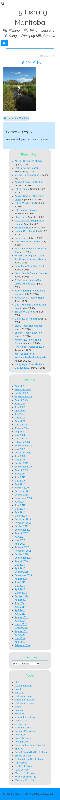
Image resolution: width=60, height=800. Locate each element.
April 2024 (20, 421)
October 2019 (22, 463)
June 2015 (20, 582)
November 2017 (23, 523)
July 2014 (20, 603)
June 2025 (20, 407)
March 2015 (21, 593)
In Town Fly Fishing (25, 717)
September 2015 (23, 575)
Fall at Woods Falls (25, 203)
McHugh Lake (22, 724)
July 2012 (20, 621)
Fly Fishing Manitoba (18, 118)
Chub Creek (21, 217)
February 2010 (22, 645)
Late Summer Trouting (26, 210)
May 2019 (20, 480)
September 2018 (23, 498)
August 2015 (21, 579)
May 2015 (20, 586)
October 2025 (22, 393)
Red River (20, 734)
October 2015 (22, 572)
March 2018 (21, 515)
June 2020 (20, 456)
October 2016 (22, 554)
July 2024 (20, 414)
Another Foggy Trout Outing (29, 182)
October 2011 (21, 628)
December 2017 (23, 519)
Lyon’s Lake (21, 720)
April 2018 (20, 512)
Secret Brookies (23, 227)
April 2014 (20, 610)
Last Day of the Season (27, 168)
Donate (18, 689)
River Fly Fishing (23, 738)
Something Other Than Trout (29, 266)
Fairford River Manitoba (27, 231)
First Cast (19, 692)
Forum (18, 706)
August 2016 (21, 561)
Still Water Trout (23, 755)
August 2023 (21, 431)
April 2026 (20, 386)
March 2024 (21, 424)
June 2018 (20, 505)
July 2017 (20, 537)
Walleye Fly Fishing (25, 773)
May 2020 (20, 459)
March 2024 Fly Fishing (27, 318)
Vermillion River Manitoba (28, 241)
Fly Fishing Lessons (25, 703)
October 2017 (22, 526)
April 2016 (20, 568)
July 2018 (20, 501)
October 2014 (22, 596)
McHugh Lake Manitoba (27, 175)
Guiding (19, 710)
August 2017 (21, 533)
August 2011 (21, 631)
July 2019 (20, 473)
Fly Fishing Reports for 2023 (29, 347)
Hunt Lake (20, 713)
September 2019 (23, 466)
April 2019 (20, 484)
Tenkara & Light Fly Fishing (29, 759)
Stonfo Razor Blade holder (28, 325)
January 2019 (22, 487)
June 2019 (20, 477)
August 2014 (21, 600)
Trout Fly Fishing (23, 766)
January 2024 (22, 428)
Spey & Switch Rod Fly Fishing (31, 752)
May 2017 (20, 540)
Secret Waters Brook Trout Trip (30, 745)
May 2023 (20, 435)
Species (19, 748)
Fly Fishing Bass (23, 696)
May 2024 (20, 417)
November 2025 (23, 389)
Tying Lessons (22, 769)
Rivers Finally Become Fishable (31, 273)
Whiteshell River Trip (25, 776)
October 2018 (22, 494)
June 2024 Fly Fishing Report (30, 297)
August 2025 (21, 400)
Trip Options (21, 762)
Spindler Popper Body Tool (28, 333)
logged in (24, 139)
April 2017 (20, 544)
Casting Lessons (23, 685)
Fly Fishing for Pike (25, 699)
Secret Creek (21, 238)
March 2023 (21, 438)
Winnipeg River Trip (25, 780)
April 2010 (20, 642)
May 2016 (20, 565)
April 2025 (20, 410)
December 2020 (23, 452)
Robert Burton (22, 741)
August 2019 (21, 470)
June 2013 (20, 614)
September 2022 (23, 445)
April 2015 (20, 589)
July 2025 (20, 403)
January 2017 (22, 547)
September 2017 (23, 530)
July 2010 (20, 635)
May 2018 (20, 508)
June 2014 (20, 607)
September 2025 (23, 396)
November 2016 (23, 551)
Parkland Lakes (23, 727)
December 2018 (23, 491)
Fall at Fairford (22, 189)
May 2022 (20, 449)
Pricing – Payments (25, 731)
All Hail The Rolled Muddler (29, 161)
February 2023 (22, 442)
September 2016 (23, 558)
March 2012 (21, 624)
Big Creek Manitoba (25, 311)
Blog (17, 682)
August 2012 (21, 617)
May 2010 (20, 638)
